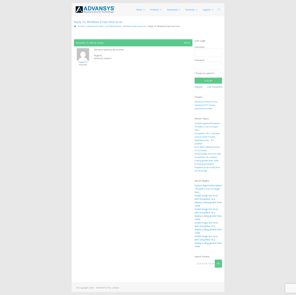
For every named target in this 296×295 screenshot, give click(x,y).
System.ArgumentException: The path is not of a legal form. (208, 126)
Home (139, 9)
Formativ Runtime (113, 26)
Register (199, 86)
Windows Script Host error (134, 26)
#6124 (187, 42)
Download (172, 9)
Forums (81, 26)
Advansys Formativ (95, 26)
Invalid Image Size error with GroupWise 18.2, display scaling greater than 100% (208, 157)
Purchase (190, 9)
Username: (200, 47)
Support (207, 9)
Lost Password (214, 86)
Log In (208, 80)
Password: (199, 60)
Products (154, 9)
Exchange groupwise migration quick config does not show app (207, 167)
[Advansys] (95, 9)
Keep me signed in (205, 73)
